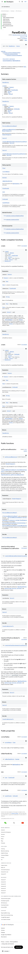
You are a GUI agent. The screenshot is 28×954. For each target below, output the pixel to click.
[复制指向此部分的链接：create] (6, 246)
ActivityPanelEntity (7, 60)
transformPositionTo (8, 626)
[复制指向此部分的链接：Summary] (9, 74)
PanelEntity (12, 46)
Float (4, 168)
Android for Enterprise (6, 832)
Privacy (2, 857)
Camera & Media (4, 855)
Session (11, 87)
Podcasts (3, 843)
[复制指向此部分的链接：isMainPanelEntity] (13, 754)
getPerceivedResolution (9, 129)
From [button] (14, 215)
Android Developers (5, 11)
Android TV (3, 874)
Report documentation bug (7, 915)
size (4, 192)
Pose (9, 92)
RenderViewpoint (6, 131)
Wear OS (3, 867)
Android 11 (3, 892)
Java (26, 40)
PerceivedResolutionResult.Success (17, 517)
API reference (6, 6)
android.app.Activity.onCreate (13, 588)
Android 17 (3, 879)
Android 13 (3, 888)
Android (3, 830)
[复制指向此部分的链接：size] (5, 772)
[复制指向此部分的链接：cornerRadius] (10, 737)
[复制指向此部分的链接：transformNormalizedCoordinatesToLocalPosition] (2, 550)
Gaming (3, 848)
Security (3, 834)
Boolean (5, 177)
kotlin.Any (3, 51)
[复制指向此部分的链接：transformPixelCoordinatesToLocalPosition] (11, 640)
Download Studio (4, 905)
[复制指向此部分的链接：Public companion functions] (24, 240)
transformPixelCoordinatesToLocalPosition (14, 154)
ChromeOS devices (5, 869)
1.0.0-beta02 (24, 38)
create (4, 86)
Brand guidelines (14, 941)
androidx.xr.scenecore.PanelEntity (14, 55)
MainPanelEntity (16, 60)
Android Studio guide (5, 898)
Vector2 (12, 143)
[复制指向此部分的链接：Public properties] (16, 731)
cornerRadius (6, 171)
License (7, 941)
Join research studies (5, 919)
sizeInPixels (6, 202)
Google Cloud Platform (6, 934)
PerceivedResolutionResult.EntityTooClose (14, 523)
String (9, 91)
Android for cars (4, 871)
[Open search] (19, 1)
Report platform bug (5, 913)
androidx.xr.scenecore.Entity (11, 54)
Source (2, 836)
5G (1, 859)
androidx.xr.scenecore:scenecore (20, 34)
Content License (14, 813)
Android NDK (4, 907)
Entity (18, 46)
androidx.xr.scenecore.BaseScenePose (11, 52)
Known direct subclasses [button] (11, 59)
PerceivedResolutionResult (10, 126)
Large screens (4, 865)
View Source (22, 36)
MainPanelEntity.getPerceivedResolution (12, 474)
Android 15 (3, 884)
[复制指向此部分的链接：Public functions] (15, 443)
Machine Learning (5, 851)
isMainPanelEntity (7, 181)
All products (4, 936)
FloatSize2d (14, 90)
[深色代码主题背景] (26, 44)
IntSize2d (16, 109)
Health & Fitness (4, 853)
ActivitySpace (9, 319)
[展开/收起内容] (7, 14)
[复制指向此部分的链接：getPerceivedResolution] (2, 451)
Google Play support (5, 917)
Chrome (3, 930)
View (24, 66)
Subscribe (18, 947)
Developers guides (5, 900)
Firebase (3, 932)
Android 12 (3, 890)
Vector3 (5, 138)
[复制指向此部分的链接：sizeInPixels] (9, 790)
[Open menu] (2, 1)
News (2, 838)
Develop (12, 11)
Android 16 (3, 882)
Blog (2, 840)
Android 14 (3, 886)
